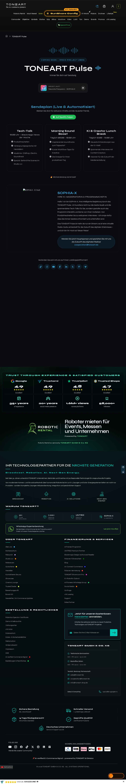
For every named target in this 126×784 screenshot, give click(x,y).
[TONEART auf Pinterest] (79, 266)
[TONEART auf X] (72, 266)
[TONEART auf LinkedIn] (66, 266)
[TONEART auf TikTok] (40, 266)
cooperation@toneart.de (86, 245)
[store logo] (16, 5)
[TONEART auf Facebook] (59, 266)
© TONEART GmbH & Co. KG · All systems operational (62, 767)
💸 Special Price (64, 25)
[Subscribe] (113, 632)
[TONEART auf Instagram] (47, 266)
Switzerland (8, 767)
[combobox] (98, 7)
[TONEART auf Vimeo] (85, 266)
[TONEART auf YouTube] (53, 266)
